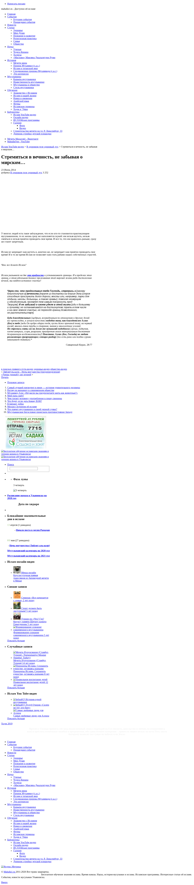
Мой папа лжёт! (15, 395)
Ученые (17, 49)
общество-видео (58, 369)
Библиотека (13, 112)
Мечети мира (20, 63)
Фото (22, 125)
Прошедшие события (24, 22)
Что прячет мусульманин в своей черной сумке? (32, 409)
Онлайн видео (20, 117)
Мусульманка (14, 76)
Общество (18, 44)
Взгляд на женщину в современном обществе (30, 390)
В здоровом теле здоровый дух (42, 146)
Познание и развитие (24, 35)
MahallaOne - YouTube (18, 141)
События (12, 16)
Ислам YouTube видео (24, 114)
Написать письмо (16, 3)
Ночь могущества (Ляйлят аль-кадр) (29, 545)
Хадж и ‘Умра (20, 109)
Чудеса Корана (20, 52)
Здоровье (18, 30)
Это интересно (21, 74)
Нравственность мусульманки (28, 82)
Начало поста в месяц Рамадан (33, 530)
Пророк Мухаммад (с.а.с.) (26, 65)
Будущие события (22, 19)
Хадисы (17, 55)
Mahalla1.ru (10, 871)
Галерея (17, 123)
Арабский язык (21, 101)
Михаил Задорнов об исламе (22, 406)
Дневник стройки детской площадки (32, 133)
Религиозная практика (25, 38)
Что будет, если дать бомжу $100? (24, 401)
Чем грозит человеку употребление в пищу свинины (34, 398)
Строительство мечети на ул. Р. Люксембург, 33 (37, 131)
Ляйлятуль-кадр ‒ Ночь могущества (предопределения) (31, 372)
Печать (4, 377)
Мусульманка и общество (26, 84)
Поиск (10, 464)
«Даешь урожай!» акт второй (16, 374)
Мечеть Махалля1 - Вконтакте (22, 139)
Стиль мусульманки (23, 87)
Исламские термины (24, 106)
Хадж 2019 (6, 723)
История (11, 60)
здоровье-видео (42, 369)
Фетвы (16, 103)
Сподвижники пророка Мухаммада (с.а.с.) (35, 71)
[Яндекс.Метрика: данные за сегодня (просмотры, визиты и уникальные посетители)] (11, 866)
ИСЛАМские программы (26, 120)
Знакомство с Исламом (25, 93)
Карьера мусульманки (24, 79)
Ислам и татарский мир (25, 68)
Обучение (12, 90)
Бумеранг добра (15, 404)
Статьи (11, 27)
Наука (10, 46)
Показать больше (16, 640)
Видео (22, 128)
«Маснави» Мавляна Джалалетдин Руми (34, 57)
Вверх (4, 882)
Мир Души (19, 33)
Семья (16, 41)
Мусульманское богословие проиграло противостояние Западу (39, 412)
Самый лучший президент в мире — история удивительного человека (43, 387)
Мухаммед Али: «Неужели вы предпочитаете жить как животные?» (42, 393)
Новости (11, 25)
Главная (11, 14)
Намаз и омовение (22, 98)
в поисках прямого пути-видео (17, 369)
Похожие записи (15, 382)
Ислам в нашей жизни (24, 95)
